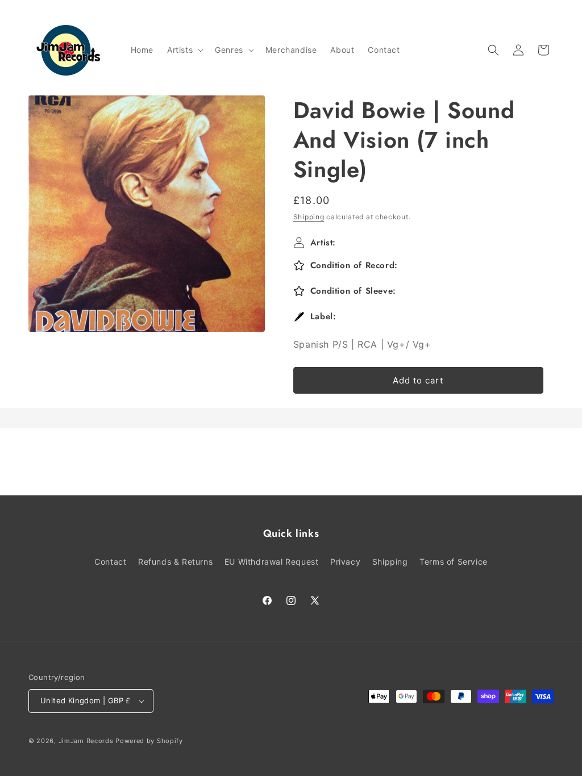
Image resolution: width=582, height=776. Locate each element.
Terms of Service (453, 561)
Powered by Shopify (149, 741)
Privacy (345, 561)
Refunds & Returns (175, 561)
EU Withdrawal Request (272, 561)
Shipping (309, 216)
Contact (110, 561)
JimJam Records (86, 741)
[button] (184, 50)
